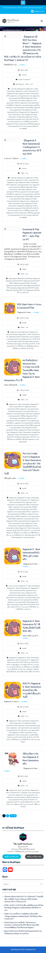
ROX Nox (26, 344)
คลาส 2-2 (21, 121)
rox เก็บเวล (26, 609)
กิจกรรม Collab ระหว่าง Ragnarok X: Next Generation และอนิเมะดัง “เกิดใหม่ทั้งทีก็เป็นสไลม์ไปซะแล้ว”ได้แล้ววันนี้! (22, 463)
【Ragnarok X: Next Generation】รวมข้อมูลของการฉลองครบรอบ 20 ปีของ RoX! (32, 147)
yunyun (24, 75)
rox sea (33, 530)
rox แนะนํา (30, 804)
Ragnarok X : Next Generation (19, 404)
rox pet (36, 664)
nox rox (11, 586)
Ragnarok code (15, 332)
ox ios (16, 586)
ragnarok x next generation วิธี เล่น (19, 512)
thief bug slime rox (31, 535)
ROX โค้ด (30, 348)
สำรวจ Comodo (26, 126)
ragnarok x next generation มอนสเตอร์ (19, 414)
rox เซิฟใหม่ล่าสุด (30, 346)
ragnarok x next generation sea (21, 96)
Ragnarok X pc (25, 112)
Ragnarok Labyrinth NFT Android (25, 283)
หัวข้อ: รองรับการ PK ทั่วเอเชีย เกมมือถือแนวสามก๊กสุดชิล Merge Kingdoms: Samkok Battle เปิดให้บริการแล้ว (23, 907)
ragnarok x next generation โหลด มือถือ (19, 107)
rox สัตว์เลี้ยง (34, 667)
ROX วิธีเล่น (16, 667)
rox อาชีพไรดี (31, 533)
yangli (24, 269)
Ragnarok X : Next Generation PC (27, 91)
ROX (23, 119)
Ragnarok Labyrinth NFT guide (28, 288)
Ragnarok (36, 278)
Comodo (13, 89)
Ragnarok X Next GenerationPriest (18, 521)
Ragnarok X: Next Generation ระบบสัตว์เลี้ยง (22, 735)
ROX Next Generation (14, 344)
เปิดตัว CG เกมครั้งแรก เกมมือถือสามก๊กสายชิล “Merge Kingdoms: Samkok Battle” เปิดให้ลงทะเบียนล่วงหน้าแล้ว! (23, 916)
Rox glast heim (16, 341)
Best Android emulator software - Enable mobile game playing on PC (23, 7)
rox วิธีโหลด (19, 346)
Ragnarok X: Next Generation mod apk (20, 435)
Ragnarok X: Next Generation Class (24, 732)
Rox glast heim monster (30, 341)
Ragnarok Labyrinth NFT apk (16, 285)
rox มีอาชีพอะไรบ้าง (27, 802)
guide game (13, 278)
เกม (31, 84)
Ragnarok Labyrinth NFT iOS (16, 290)
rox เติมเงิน (22, 348)
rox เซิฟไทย (17, 439)
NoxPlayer (28, 278)
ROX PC (36, 119)
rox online (23, 664)
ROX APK (29, 119)
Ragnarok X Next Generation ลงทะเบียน (23, 509)
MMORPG (21, 278)
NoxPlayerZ (20, 84)
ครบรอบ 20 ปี (12, 121)
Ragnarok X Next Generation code (21, 337)
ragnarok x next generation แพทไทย (27, 105)
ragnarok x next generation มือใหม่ (25, 507)
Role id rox (27, 662)
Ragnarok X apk (12, 93)
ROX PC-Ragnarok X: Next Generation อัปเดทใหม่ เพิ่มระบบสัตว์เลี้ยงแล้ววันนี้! (32, 690)
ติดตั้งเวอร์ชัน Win (12, 856)
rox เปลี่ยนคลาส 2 (18, 535)
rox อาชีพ (23, 533)
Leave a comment (24, 79)
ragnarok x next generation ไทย (27, 519)
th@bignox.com (39, 11)
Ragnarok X (21, 89)
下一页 (13, 816)
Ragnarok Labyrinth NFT (14, 281)
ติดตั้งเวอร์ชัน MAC (34, 856)
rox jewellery (15, 664)
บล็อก (27, 84)
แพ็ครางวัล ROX (34, 672)
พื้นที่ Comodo (30, 121)
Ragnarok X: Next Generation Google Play (25, 432)
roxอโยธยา (29, 669)
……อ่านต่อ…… (22, 65)
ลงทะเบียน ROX (22, 672)
